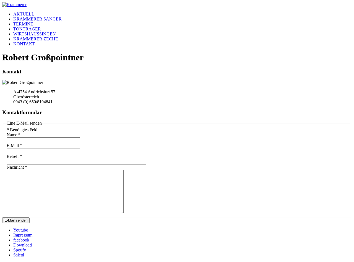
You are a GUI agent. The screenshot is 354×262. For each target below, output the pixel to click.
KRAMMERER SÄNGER (37, 19)
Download (22, 245)
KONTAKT (24, 44)
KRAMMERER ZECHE (35, 39)
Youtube (20, 230)
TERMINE (23, 24)
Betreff (14, 156)
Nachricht (17, 167)
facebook (21, 240)
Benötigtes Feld (22, 129)
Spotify (19, 250)
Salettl (18, 255)
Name (13, 134)
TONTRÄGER (27, 29)
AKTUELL (23, 14)
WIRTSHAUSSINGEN (34, 34)
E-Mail (14, 145)
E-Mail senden (15, 220)
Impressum (22, 235)
